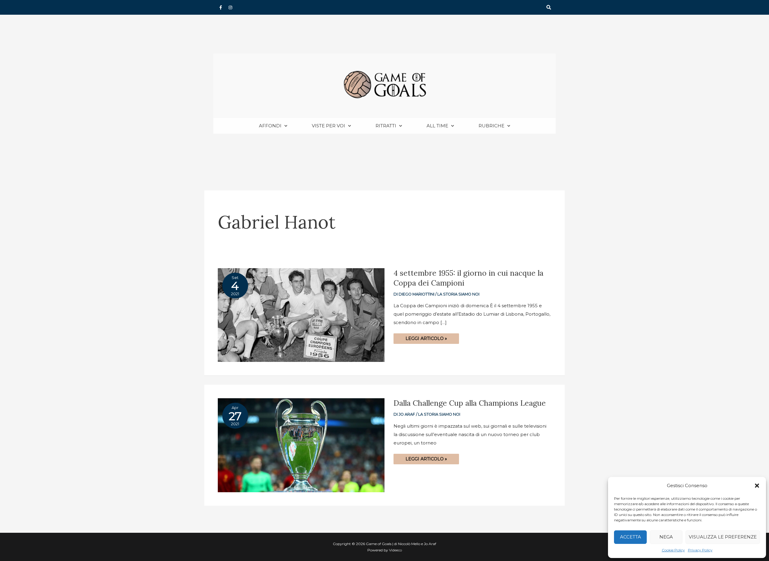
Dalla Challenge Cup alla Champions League (470, 403)
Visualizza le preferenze (723, 537)
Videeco (395, 550)
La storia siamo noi (458, 294)
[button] (757, 486)
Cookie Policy (673, 550)
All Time (437, 126)
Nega (666, 537)
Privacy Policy (700, 550)
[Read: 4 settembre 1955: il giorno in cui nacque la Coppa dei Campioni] (301, 314)
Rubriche (491, 126)
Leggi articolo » (426, 337)
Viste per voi (328, 126)
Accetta (630, 537)
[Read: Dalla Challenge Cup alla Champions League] (301, 444)
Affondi (270, 126)
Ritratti (385, 126)
